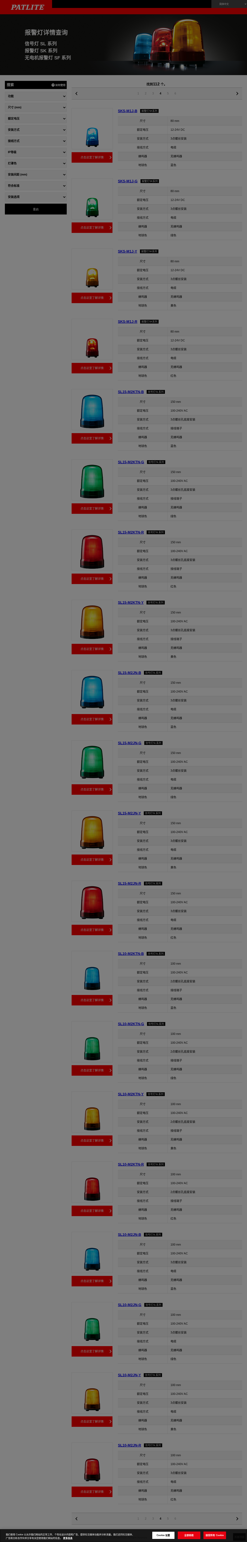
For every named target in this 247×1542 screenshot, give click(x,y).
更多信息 (68, 1538)
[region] (123, 1535)
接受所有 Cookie (215, 1535)
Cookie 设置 (163, 1535)
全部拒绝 (189, 1535)
